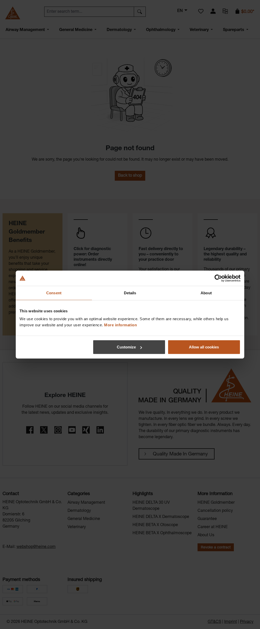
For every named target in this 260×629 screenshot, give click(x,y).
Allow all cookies (204, 347)
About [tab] (206, 292)
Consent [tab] (53, 292)
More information (120, 325)
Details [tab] (130, 292)
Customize (126, 347)
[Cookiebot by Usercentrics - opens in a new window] (218, 278)
